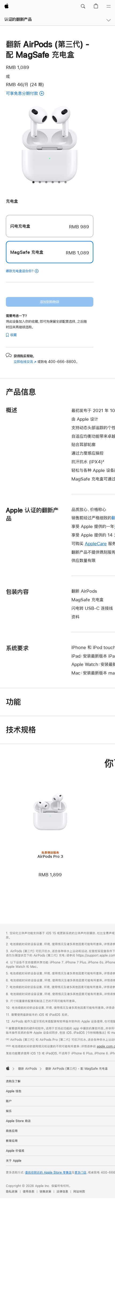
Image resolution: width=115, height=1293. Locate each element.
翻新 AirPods (27, 1068)
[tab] (33, 182)
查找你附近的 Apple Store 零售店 (48, 1172)
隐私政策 (12, 1191)
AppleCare (96, 543)
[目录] (108, 6)
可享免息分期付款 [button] (31, 94)
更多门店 (80, 1172)
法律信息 (62, 1191)
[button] (82, 6)
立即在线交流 (25, 362)
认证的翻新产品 (18, 19)
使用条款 (28, 1191)
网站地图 (79, 1191)
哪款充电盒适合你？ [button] (20, 271)
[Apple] (8, 1068)
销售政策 (45, 1191)
